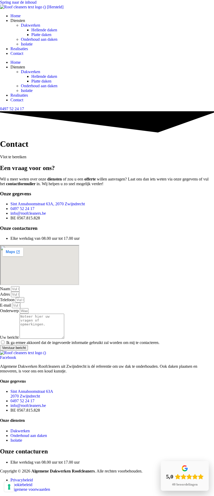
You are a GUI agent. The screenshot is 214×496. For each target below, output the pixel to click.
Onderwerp (10, 310)
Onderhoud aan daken (39, 39)
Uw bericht (10, 337)
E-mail (6, 305)
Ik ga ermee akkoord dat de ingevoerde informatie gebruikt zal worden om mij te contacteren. (82, 342)
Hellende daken (44, 30)
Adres (5, 294)
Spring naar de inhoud (18, 2)
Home (15, 16)
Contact (16, 53)
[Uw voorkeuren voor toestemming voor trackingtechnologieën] (9, 487)
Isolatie (27, 44)
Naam (5, 289)
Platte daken (41, 34)
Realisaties (19, 48)
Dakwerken (30, 25)
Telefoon (8, 299)
